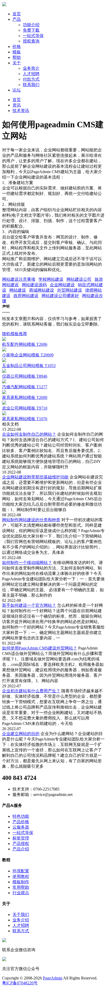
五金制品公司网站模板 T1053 (29, 365)
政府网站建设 (26, 295)
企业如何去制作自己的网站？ (29, 434)
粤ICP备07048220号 (20, 983)
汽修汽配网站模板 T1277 (24, 387)
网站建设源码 (34, 285)
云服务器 (20, 827)
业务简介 (31, 68)
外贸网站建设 (69, 290)
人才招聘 (31, 74)
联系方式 (20, 931)
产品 (16, 19)
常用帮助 (20, 887)
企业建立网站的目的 (20, 733)
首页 (16, 14)
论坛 (16, 90)
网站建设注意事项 (18, 279)
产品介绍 (20, 849)
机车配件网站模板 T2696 (24, 344)
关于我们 (20, 914)
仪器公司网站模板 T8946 (24, 376)
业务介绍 (20, 920)
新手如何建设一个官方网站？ (29, 605)
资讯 (16, 105)
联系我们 (31, 84)
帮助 (16, 57)
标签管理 (20, 838)
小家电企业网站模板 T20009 (28, 355)
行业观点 (20, 893)
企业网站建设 (62, 285)
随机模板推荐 (14, 333)
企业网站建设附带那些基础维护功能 (35, 477)
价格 (16, 46)
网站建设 (17, 290)
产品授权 (20, 843)
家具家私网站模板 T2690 (24, 397)
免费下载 (31, 30)
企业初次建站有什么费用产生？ (31, 691)
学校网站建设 (50, 279)
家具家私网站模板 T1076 (24, 419)
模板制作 (20, 882)
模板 (16, 52)
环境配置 (20, 871)
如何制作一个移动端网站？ (27, 562)
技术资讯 (20, 110)
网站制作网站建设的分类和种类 (31, 520)
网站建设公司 (78, 279)
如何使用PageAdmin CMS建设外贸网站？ (39, 648)
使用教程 (20, 876)
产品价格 (20, 822)
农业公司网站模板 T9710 (24, 408)
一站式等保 (33, 35)
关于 (16, 63)
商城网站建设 (41, 290)
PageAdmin (52, 978)
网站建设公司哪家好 (60, 295)
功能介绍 (31, 25)
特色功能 (20, 816)
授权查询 (31, 41)
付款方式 (31, 79)
